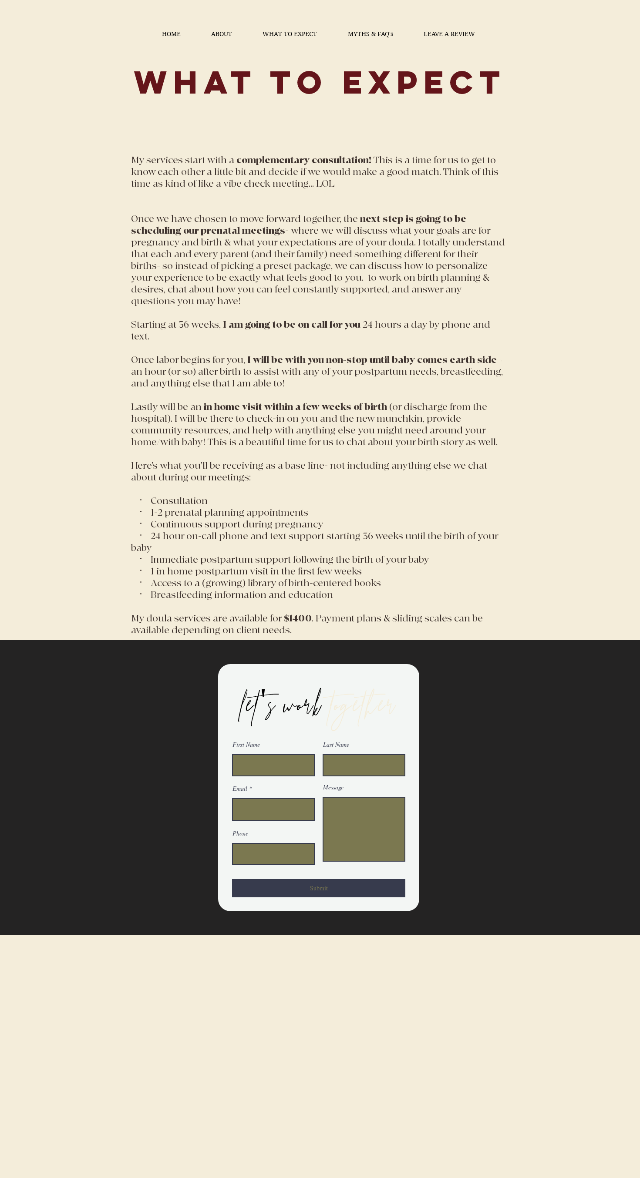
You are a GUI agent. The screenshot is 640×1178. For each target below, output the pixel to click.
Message (333, 787)
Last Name (336, 745)
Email (239, 788)
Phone (240, 833)
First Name (246, 745)
